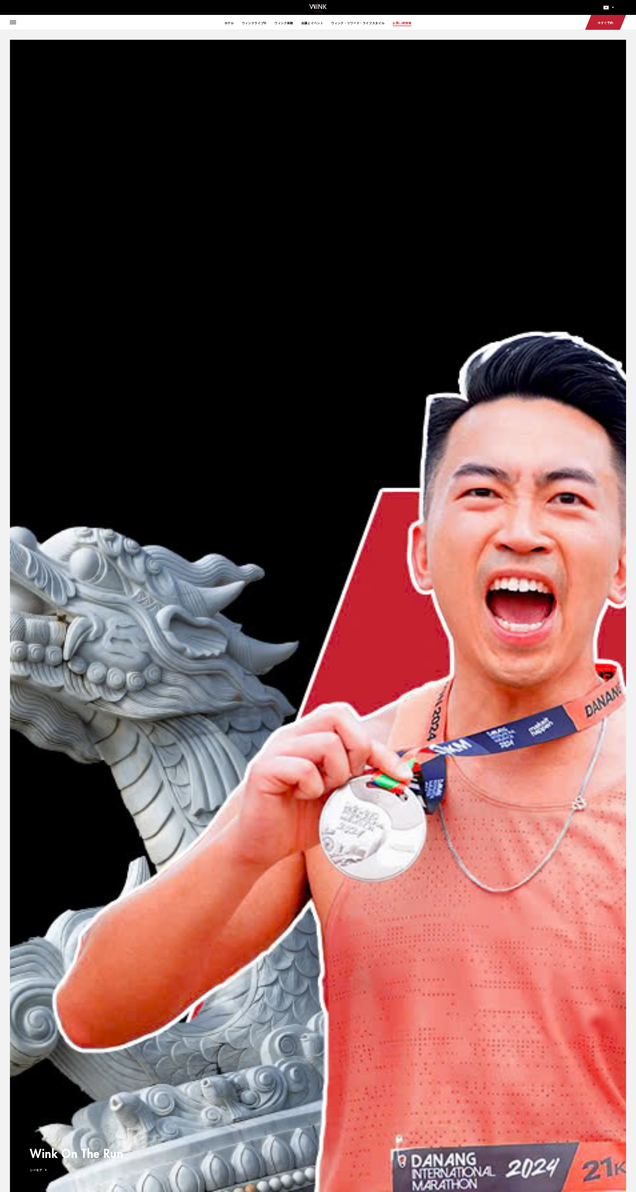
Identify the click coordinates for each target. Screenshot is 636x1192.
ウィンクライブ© (254, 23)
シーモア (36, 1170)
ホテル (229, 23)
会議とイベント (312, 23)
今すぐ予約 (605, 22)
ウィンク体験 (284, 23)
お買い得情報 (402, 23)
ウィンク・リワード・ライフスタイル (358, 23)
